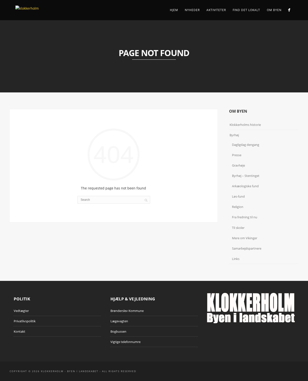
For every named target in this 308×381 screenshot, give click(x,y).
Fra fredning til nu (244, 217)
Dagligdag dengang (245, 144)
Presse (236, 155)
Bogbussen (118, 331)
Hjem (174, 10)
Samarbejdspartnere (246, 248)
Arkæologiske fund (245, 186)
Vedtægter (21, 311)
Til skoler (238, 228)
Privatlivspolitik (25, 321)
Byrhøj (234, 135)
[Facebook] (289, 10)
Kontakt (19, 331)
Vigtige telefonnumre (125, 342)
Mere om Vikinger (244, 238)
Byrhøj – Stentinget (245, 176)
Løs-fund (238, 196)
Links (235, 259)
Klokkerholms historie (245, 125)
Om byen (274, 10)
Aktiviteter (216, 10)
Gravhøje (238, 165)
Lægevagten (119, 321)
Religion (237, 207)
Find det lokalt (246, 10)
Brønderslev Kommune (127, 311)
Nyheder (192, 10)
